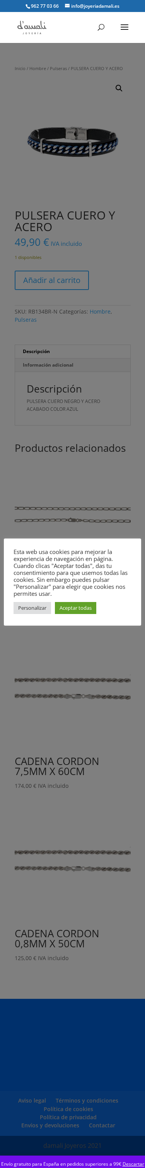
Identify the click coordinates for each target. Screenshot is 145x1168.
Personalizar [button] (32, 607)
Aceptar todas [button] (76, 607)
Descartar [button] (133, 1164)
